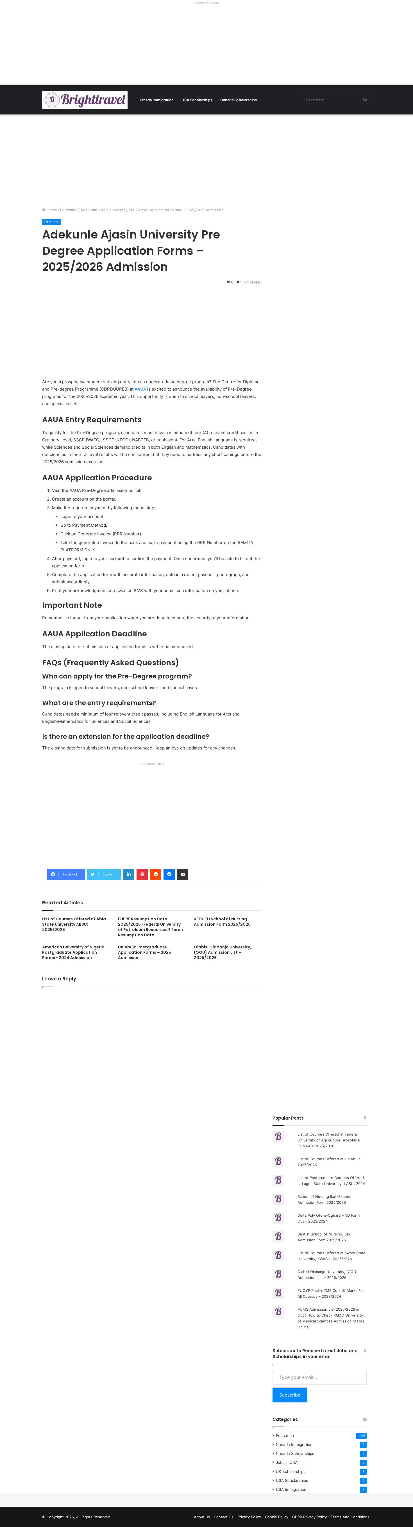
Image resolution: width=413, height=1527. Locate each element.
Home (51, 210)
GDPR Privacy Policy (309, 1517)
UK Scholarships (290, 1471)
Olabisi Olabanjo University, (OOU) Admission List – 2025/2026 (222, 952)
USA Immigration (291, 1489)
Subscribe (289, 1395)
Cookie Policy (276, 1517)
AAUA (140, 389)
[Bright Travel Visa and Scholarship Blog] (85, 100)
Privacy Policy (249, 1517)
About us (202, 1517)
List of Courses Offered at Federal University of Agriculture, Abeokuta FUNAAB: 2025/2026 (329, 1140)
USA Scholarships (196, 100)
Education (69, 210)
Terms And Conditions (350, 1517)
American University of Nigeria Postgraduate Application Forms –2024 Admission (73, 952)
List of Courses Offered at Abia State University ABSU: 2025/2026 (74, 924)
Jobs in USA (287, 1462)
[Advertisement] (206, 46)
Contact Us (223, 1517)
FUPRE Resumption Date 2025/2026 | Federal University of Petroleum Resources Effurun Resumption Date (150, 927)
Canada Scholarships (238, 100)
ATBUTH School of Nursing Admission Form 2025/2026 (222, 921)
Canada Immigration (156, 100)
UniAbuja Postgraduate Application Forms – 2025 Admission (144, 952)
